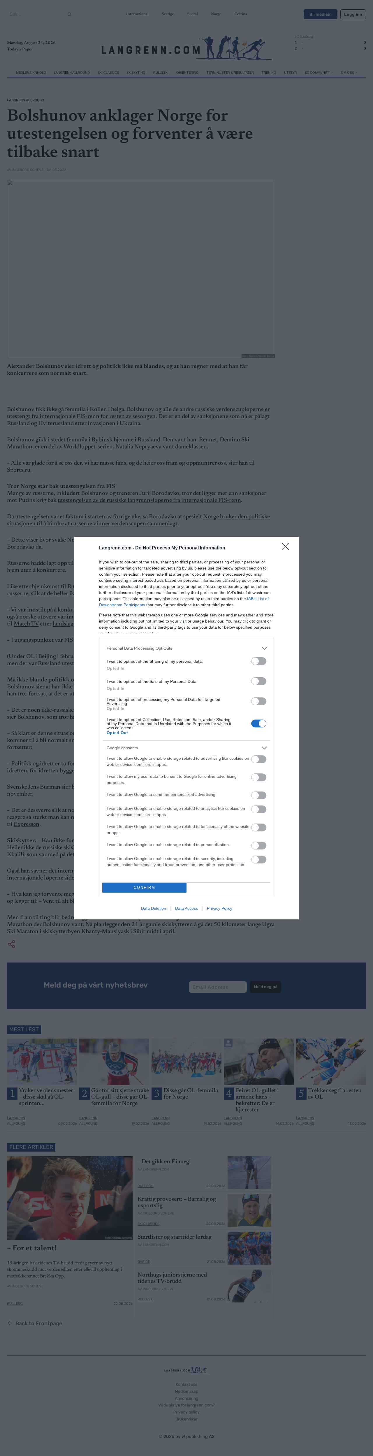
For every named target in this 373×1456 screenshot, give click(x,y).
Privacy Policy (219, 908)
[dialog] (186, 728)
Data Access (186, 908)
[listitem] (186, 648)
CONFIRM (144, 887)
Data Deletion (153, 908)
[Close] (287, 548)
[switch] (258, 661)
